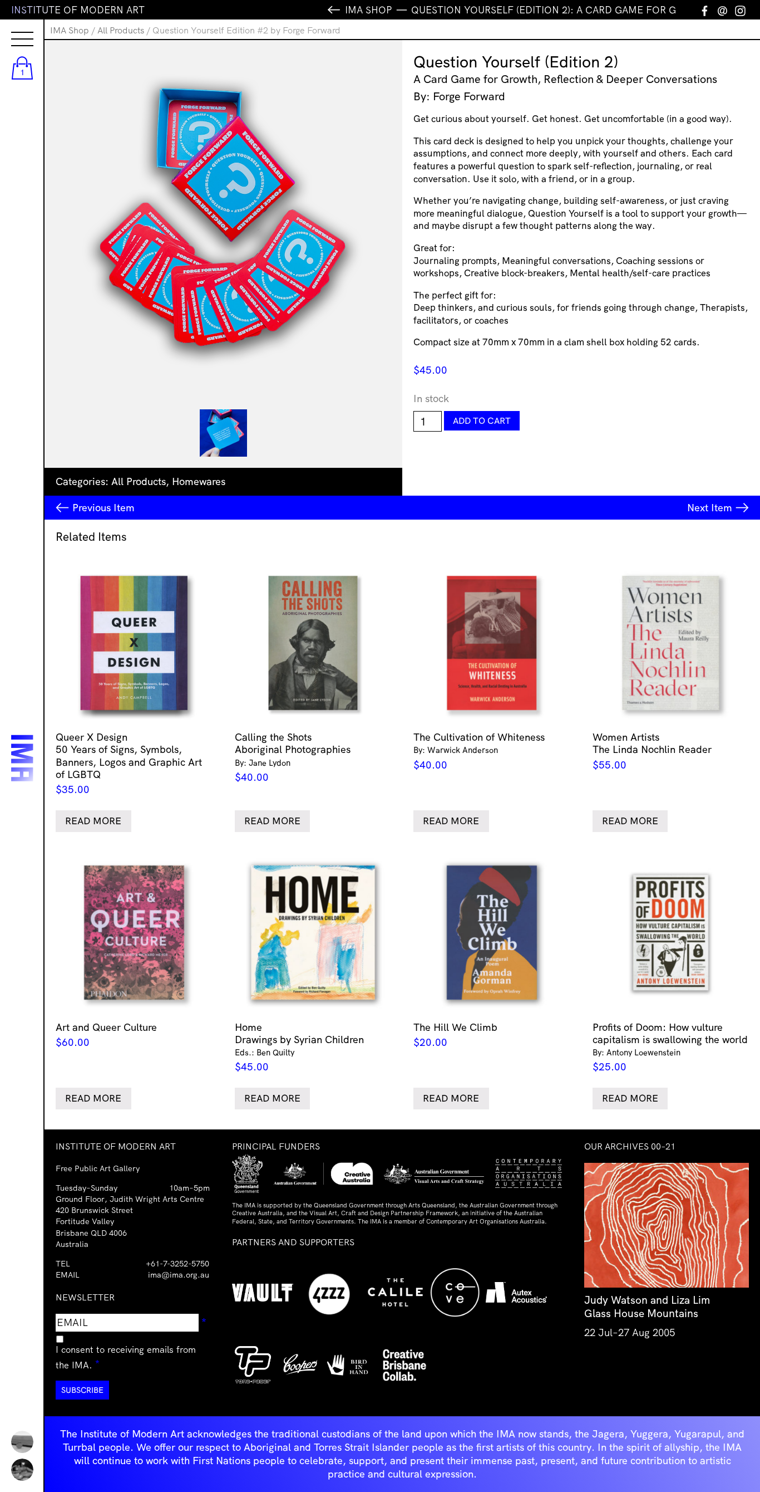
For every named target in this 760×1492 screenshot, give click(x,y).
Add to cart (482, 420)
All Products (120, 30)
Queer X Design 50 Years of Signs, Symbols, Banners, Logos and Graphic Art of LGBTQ (129, 763)
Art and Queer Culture (106, 1035)
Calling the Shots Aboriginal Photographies (293, 757)
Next (709, 507)
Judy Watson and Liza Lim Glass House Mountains (647, 1306)
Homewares (198, 481)
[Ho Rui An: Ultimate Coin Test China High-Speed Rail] (22, 1442)
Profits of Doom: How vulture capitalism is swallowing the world (670, 1047)
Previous (103, 507)
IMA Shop (69, 30)
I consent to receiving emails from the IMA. (126, 1357)
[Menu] (11, 29)
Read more (93, 820)
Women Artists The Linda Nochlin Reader (652, 751)
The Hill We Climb (455, 1035)
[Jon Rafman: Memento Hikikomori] (22, 1470)
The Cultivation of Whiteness (479, 751)
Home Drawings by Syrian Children (299, 1047)
